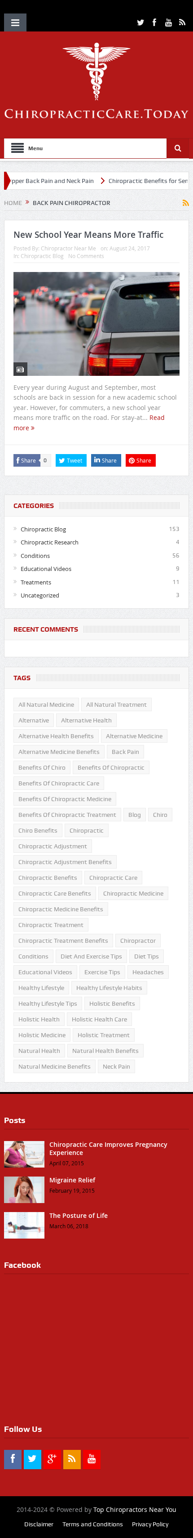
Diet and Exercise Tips (91, 956)
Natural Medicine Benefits (54, 1066)
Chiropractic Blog (42, 255)
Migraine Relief (72, 1180)
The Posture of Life (78, 1215)
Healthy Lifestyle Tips (47, 1003)
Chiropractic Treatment (50, 924)
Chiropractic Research (50, 542)
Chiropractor (138, 940)
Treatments (36, 582)
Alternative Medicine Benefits (59, 751)
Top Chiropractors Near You (134, 1509)
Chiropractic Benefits (47, 877)
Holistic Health (39, 1019)
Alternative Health (86, 720)
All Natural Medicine (46, 704)
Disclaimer (38, 1524)
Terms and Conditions (92, 1524)
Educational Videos (46, 569)
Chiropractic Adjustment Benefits (65, 861)
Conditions (35, 556)
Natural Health (39, 1050)
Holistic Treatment (104, 1035)
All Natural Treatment (116, 704)
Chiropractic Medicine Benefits (60, 909)
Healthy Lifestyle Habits (109, 987)
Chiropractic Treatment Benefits (63, 940)
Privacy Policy (150, 1524)
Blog (134, 814)
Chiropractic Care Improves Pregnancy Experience (108, 1148)
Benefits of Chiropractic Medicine (64, 798)
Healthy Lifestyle (41, 987)
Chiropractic (87, 830)
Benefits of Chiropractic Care (58, 783)
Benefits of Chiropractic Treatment (67, 814)
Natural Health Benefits (105, 1050)
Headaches (148, 972)
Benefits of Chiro (42, 767)
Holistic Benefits (112, 1003)
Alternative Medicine (134, 736)
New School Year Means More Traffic (88, 235)
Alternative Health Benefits (56, 736)
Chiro (160, 814)
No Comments (86, 255)
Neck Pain (116, 1066)
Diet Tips (146, 956)
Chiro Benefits (37, 830)
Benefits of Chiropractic (111, 767)
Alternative (33, 720)
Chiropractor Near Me (68, 248)
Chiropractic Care (113, 877)
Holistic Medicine (42, 1035)
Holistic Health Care (99, 1019)
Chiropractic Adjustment (52, 846)
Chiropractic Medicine (133, 893)
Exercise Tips (102, 972)
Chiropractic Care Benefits (54, 893)
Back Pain (125, 751)
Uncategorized (40, 595)
